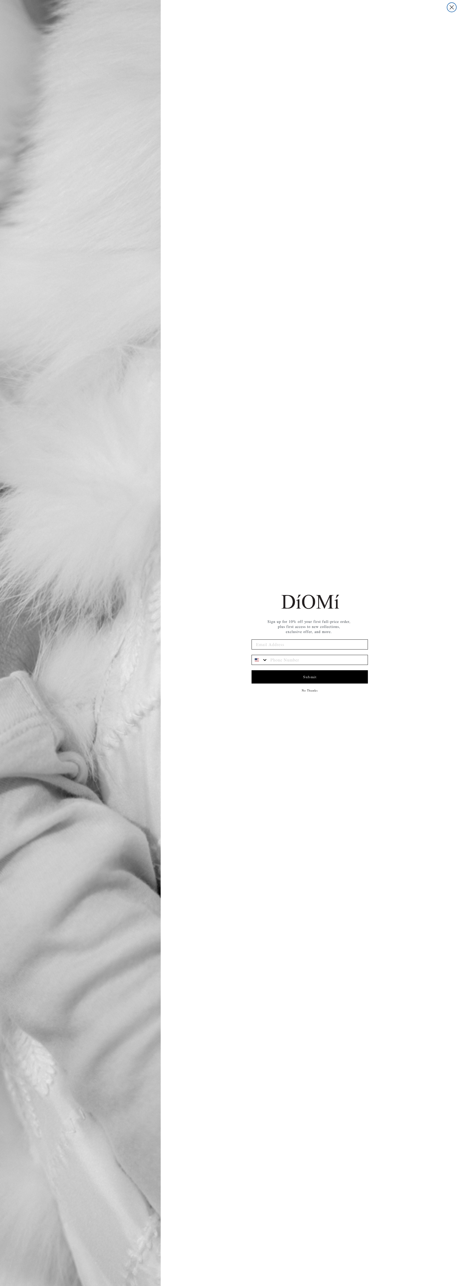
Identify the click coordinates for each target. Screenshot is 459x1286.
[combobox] (260, 660)
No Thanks (310, 690)
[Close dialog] (451, 7)
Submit (310, 676)
